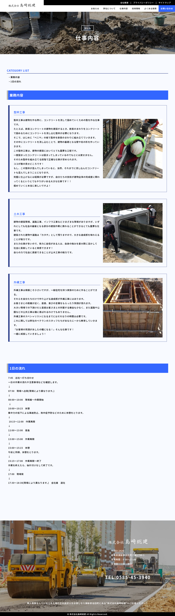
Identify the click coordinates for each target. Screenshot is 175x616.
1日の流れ (16, 81)
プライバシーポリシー (143, 2)
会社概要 (124, 2)
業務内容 (15, 77)
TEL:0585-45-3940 (128, 577)
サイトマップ (165, 2)
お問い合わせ (167, 8)
